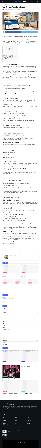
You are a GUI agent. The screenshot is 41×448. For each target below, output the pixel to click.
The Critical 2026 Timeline (8, 58)
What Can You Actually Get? (8, 55)
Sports (3, 336)
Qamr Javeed (8, 9)
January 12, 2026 (13, 9)
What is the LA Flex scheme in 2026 (10, 243)
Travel (3, 342)
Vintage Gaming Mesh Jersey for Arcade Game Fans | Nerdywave (10, 378)
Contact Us (17, 442)
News (16, 424)
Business (6, 4)
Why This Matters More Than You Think (11, 59)
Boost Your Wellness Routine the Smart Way (26, 393)
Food (3, 323)
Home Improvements (6, 329)
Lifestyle (4, 331)
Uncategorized (5, 344)
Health (3, 327)
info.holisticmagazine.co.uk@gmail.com (13, 410)
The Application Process (9, 57)
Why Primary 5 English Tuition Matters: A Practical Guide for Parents (17, 297)
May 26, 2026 (4, 276)
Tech (3, 338)
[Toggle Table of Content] (16, 47)
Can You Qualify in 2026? (8, 50)
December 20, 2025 (10, 298)
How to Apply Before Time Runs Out (10, 56)
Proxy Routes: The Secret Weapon (10, 54)
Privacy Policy (12, 442)
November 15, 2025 (10, 302)
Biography (4, 308)
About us (7, 442)
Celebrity (4, 314)
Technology (4, 340)
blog (3, 310)
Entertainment (5, 319)
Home (3, 4)
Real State (4, 334)
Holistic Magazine (7, 444)
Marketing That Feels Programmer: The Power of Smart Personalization (19, 285)
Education (4, 317)
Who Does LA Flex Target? (9, 49)
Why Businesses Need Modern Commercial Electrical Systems (32, 285)
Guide (3, 325)
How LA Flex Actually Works (8, 48)
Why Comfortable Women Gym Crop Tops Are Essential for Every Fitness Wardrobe (19, 430)
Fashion (4, 321)
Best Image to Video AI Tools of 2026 (25, 366)
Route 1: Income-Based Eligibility (10, 51)
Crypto (3, 316)
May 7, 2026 (23, 276)
